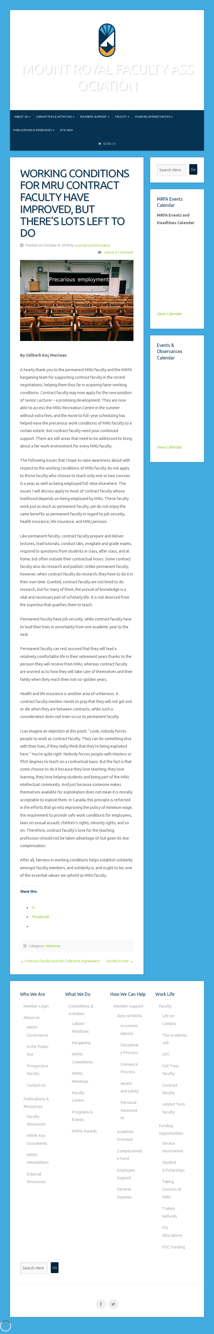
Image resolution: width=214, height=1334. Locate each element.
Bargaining (81, 1043)
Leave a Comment (118, 252)
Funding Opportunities (153, 116)
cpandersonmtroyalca (92, 245)
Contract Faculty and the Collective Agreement (62, 961)
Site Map (66, 130)
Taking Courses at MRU (171, 1189)
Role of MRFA (129, 1016)
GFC (166, 1054)
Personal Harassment (129, 1110)
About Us (21, 116)
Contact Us (36, 1085)
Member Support (93, 116)
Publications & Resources (32, 130)
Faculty (121, 116)
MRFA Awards (84, 1131)
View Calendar (169, 314)
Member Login (36, 1006)
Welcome (52, 946)
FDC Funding (173, 1247)
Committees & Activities (54, 116)
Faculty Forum (117, 961)
